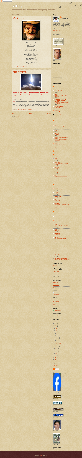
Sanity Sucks (57, 162)
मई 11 (58, 333)
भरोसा (55, 147)
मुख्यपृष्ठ (30, 113)
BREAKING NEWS (58, 251)
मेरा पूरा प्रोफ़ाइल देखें (56, 30)
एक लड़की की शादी (57, 107)
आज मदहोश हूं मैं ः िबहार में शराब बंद (60, 144)
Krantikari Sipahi (58, 196)
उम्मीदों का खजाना (56, 271)
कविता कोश (55, 272)
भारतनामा (56, 229)
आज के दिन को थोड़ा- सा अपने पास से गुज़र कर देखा (62, 204)
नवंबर (56, 326)
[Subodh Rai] (57, 391)
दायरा (55, 199)
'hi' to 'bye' (56, 172)
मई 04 (58, 340)
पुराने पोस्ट (48, 113)
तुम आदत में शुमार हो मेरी (58, 87)
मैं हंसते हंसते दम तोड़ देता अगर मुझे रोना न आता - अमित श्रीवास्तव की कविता (61, 127)
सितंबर (56, 328)
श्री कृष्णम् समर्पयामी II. (58, 90)
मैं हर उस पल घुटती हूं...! (58, 200)
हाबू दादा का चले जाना (57, 234)
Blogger (41, 455)
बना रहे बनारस (57, 110)
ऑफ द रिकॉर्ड (57, 184)
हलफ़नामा (56, 188)
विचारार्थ (56, 179)
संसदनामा (56, 224)
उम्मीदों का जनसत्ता (56, 282)
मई (56, 332)
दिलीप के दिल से (57, 220)
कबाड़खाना (56, 125)
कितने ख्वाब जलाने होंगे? (58, 91)
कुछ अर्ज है (54, 287)
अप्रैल (56, 348)
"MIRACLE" (57, 237)
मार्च (56, 350)
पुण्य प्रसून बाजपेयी (58, 114)
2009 (56, 355)
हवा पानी (56, 120)
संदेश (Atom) (17, 116)
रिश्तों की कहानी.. (57, 208)
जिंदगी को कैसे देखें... (20, 72)
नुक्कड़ (56, 130)
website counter (56, 294)
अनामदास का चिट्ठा (58, 211)
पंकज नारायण (57, 203)
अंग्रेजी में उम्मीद (55, 315)
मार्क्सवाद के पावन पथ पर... (58, 193)
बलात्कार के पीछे (57, 180)
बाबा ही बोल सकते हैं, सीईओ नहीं (59, 212)
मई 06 (58, 338)
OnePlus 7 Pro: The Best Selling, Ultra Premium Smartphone (61, 122)
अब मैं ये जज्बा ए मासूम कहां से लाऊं (59, 189)
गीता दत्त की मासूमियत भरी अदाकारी (59, 221)
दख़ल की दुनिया (57, 133)
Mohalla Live (57, 159)
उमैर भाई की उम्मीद (56, 301)
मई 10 (58, 335)
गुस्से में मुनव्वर (56, 255)
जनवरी (56, 353)
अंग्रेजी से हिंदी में (55, 365)
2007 (56, 359)
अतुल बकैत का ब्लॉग (56, 299)
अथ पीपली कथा (57, 230)
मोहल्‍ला (56, 158)
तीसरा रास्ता (56, 154)
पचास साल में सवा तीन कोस (58, 155)
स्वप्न (55, 242)
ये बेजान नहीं (55, 265)
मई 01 (58, 346)
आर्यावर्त (56, 143)
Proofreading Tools (58, 111)
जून (56, 330)
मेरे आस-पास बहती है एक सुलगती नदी (60, 246)
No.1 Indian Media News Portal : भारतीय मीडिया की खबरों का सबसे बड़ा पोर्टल (62, 259)
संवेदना (54, 304)
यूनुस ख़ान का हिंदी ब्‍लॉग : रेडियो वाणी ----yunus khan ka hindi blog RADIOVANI (61, 100)
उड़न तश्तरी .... (57, 86)
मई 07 (58, 337)
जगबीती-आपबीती (57, 233)
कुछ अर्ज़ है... (57, 250)
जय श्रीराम (56, 168)
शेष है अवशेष (57, 245)
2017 (56, 321)
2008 (56, 357)
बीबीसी (54, 80)
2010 (56, 325)
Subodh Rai (55, 372)
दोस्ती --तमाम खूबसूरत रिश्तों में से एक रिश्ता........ (61, 238)
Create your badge (56, 392)
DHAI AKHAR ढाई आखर (59, 106)
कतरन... (56, 207)
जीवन (55, 241)
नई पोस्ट (13, 113)
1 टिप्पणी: (29, 66)
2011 (56, 323)
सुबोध (62, 17)
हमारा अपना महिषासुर (57, 134)
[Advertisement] (19, 121)
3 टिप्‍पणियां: (30, 109)
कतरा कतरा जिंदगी (56, 303)
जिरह (55, 175)
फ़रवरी (56, 351)
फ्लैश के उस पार (18, 18)
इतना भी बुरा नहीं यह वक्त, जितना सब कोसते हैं (61, 176)
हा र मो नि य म (57, 192)
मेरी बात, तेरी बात (57, 254)
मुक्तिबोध (56, 94)
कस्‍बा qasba (57, 167)
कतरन (54, 284)
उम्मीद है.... (19, 5)
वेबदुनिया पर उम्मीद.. (56, 285)
